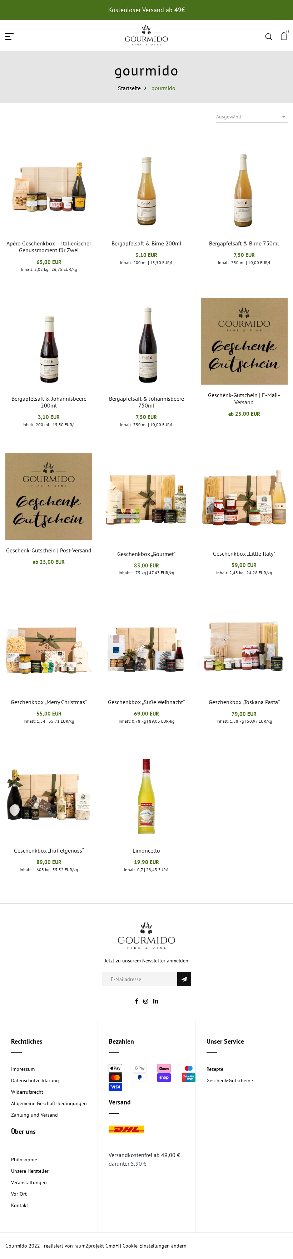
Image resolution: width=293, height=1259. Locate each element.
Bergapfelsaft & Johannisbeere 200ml (48, 402)
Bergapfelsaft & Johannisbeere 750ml (146, 402)
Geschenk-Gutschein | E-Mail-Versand (244, 398)
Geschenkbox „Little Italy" (244, 553)
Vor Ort (19, 1194)
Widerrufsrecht (27, 1092)
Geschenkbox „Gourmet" (146, 553)
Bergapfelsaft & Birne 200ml (146, 243)
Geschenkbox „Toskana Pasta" (244, 702)
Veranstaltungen (29, 1182)
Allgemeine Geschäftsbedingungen (49, 1103)
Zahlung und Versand (34, 1115)
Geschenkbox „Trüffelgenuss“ (49, 850)
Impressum (23, 1069)
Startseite (129, 88)
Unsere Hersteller (30, 1171)
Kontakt (19, 1205)
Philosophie (24, 1159)
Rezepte (215, 1069)
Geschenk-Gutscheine (230, 1080)
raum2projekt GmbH (96, 1246)
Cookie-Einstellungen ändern (155, 1246)
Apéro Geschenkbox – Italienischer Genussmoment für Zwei (48, 247)
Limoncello (146, 850)
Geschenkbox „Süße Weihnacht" (146, 702)
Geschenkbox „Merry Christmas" (49, 702)
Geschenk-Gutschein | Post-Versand (48, 550)
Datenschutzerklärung (35, 1080)
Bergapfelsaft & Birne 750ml (244, 243)
